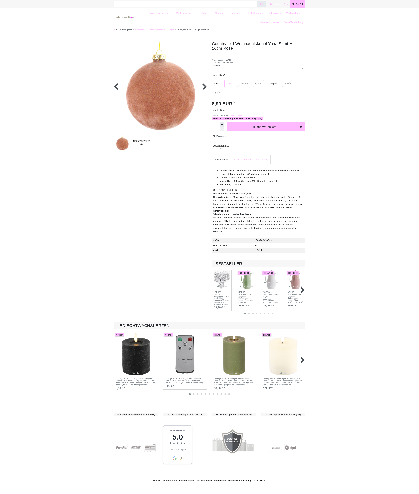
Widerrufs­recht (204, 480)
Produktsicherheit (242, 159)
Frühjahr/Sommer (254, 13)
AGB (255, 480)
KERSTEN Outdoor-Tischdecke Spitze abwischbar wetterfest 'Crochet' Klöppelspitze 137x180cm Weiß (221, 298)
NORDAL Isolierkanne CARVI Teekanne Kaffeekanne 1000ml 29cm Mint (246, 297)
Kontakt (157, 480)
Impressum (220, 480)
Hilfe (262, 480)
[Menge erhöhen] (222, 124)
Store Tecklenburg (293, 22)
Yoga (205, 13)
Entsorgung (262, 159)
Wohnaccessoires (159, 13)
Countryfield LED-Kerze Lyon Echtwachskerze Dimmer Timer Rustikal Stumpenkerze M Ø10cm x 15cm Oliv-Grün (234, 382)
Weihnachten (293, 13)
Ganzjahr (235, 13)
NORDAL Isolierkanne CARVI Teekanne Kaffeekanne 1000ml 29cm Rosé (295, 297)
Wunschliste (221, 136)
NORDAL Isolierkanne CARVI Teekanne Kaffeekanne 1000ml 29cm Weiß (271, 297)
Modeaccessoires (185, 13)
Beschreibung (221, 159)
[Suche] (261, 4)
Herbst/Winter (274, 13)
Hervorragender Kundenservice (235, 414)
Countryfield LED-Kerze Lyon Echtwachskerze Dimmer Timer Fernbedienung (184, 381)
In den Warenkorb (264, 126)
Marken (219, 13)
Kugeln (171, 30)
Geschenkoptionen (270, 22)
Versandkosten (236, 115)
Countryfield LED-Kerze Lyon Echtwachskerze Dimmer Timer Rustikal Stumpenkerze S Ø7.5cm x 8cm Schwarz (135, 382)
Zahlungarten (170, 480)
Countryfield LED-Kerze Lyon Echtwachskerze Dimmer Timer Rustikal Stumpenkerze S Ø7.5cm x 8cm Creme (282, 382)
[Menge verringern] (222, 129)
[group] (221, 279)
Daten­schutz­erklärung (239, 480)
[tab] (221, 159)
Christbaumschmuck (156, 30)
